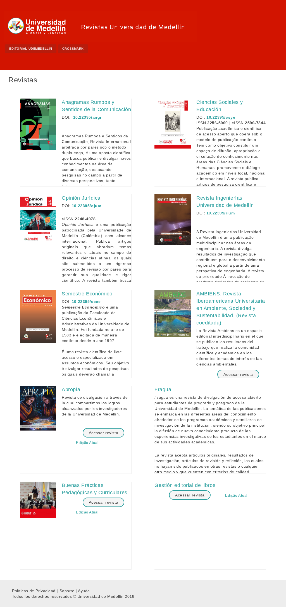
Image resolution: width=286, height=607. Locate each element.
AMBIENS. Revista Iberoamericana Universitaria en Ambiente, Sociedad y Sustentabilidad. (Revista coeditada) (230, 308)
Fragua (162, 389)
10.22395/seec (86, 301)
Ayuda (84, 591)
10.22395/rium (220, 213)
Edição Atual (87, 443)
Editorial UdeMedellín (30, 48)
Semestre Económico (87, 294)
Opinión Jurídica (81, 198)
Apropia (71, 389)
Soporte (67, 591)
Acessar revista (238, 374)
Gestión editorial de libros (184, 485)
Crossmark (73, 48)
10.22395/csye (220, 117)
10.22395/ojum (86, 206)
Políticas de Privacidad (34, 591)
